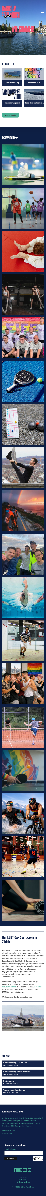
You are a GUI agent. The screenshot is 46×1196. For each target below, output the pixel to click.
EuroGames (37, 987)
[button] (23, 1063)
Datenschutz (23, 1179)
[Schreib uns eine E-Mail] (29, 1170)
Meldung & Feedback (23, 1182)
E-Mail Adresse (10, 1149)
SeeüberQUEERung (9, 987)
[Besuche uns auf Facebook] (16, 1170)
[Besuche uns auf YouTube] (25, 1170)
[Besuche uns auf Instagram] (20, 1170)
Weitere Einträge (10, 115)
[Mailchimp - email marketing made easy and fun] (38, 1160)
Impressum (23, 1177)
